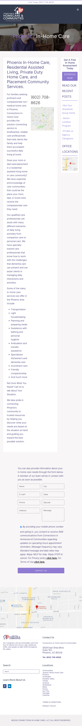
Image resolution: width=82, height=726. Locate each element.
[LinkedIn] (9, 686)
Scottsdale (46, 677)
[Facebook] (4, 686)
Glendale (46, 693)
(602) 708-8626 (46, 2)
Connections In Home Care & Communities (59, 643)
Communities (47, 670)
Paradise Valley (48, 679)
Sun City (45, 691)
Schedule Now (70, 76)
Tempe (45, 681)
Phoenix (45, 675)
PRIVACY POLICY (49, 706)
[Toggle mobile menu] (78, 10)
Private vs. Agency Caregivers (68, 135)
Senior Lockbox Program (66, 122)
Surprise (45, 683)
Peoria (45, 689)
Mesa (44, 687)
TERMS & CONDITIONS (51, 702)
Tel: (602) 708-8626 (51, 657)
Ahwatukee (46, 685)
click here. (51, 558)
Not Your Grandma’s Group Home (68, 109)
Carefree (45, 695)
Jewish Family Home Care (52, 673)
